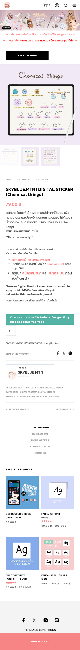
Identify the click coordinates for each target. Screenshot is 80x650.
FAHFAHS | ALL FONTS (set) (54, 577)
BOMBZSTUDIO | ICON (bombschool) (18, 515)
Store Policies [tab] (40, 446)
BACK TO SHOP (27, 55)
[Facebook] (59, 354)
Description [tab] (40, 427)
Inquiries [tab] (40, 453)
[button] (46, 5)
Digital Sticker (41, 179)
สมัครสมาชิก (31, 273)
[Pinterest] (71, 354)
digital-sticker (35, 396)
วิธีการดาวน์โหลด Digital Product (31, 260)
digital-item (19, 396)
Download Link (56, 264)
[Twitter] (65, 354)
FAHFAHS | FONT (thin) (50, 515)
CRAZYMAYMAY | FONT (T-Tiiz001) (16, 577)
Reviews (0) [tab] (40, 434)
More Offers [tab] (40, 440)
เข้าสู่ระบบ (56, 273)
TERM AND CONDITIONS (40, 630)
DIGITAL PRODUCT (22, 179)
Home (8, 179)
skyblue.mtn (30, 372)
